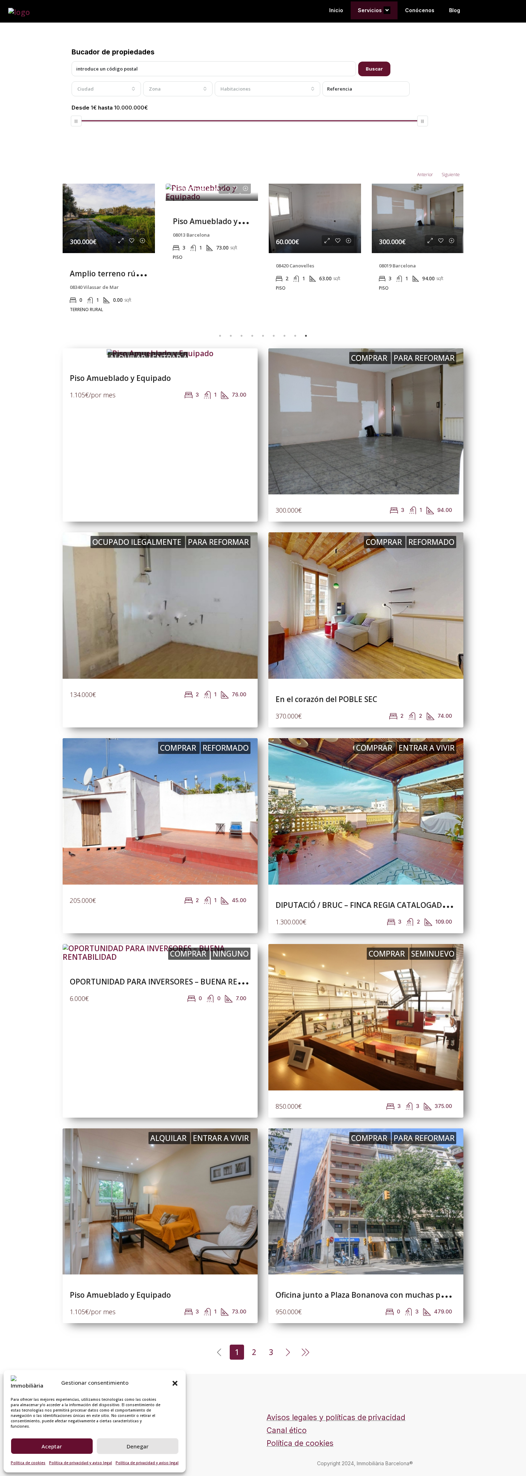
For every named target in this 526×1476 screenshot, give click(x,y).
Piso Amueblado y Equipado (223, 221)
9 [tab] (306, 335)
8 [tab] (295, 335)
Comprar (370, 358)
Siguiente (451, 174)
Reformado (431, 542)
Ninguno (231, 954)
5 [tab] (263, 335)
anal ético (289, 1430)
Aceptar (52, 1446)
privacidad (386, 1417)
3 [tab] (241, 335)
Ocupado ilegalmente (137, 542)
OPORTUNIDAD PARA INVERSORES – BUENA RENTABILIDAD (176, 982)
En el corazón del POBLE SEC (326, 699)
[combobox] (106, 88)
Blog (454, 10)
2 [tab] (230, 335)
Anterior (425, 174)
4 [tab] (252, 335)
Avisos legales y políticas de (316, 1417)
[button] (175, 1382)
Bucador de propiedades (113, 52)
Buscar (374, 69)
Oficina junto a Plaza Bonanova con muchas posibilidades (380, 1295)
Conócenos (419, 10)
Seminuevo (432, 954)
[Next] (288, 1352)
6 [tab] (273, 335)
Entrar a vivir (426, 748)
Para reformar (424, 358)
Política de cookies (28, 1462)
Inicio (336, 10)
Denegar (137, 1446)
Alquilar (169, 1138)
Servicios (370, 10)
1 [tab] (220, 335)
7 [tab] (284, 335)
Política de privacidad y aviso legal (80, 1462)
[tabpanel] (108, 252)
